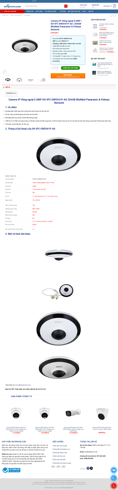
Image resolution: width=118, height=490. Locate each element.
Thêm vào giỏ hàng (70, 68)
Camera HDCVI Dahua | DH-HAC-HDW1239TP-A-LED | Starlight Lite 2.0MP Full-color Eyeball (16, 429)
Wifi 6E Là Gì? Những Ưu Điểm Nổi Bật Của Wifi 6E (104, 72)
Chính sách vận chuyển (60, 446)
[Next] (44, 46)
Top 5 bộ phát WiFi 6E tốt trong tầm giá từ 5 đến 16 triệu (104, 64)
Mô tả (8, 87)
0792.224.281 (83, 5)
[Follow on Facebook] (88, 468)
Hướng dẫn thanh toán (60, 453)
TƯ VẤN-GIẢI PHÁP (50, 11)
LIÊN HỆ (90, 11)
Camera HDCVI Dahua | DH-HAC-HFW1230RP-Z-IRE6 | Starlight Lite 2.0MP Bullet (73, 429)
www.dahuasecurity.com (23, 385)
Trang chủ (5, 15)
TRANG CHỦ (29, 11)
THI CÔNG (63, 11)
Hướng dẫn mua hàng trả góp (62, 463)
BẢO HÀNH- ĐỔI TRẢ (74, 11)
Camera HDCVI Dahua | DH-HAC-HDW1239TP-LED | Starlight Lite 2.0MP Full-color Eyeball (44, 429)
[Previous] (5, 46)
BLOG (84, 11)
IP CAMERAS (27, 15)
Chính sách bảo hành (59, 459)
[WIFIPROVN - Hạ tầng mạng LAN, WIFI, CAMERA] (12, 6)
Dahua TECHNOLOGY (16, 15)
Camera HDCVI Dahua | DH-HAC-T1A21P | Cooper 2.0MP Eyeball (102, 428)
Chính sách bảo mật (59, 456)
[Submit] (65, 6)
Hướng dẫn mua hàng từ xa (61, 449)
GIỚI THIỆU (39, 11)
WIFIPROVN (42, 389)
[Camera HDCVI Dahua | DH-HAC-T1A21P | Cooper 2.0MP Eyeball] (101, 413)
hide (14, 93)
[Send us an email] (91, 468)
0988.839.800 (95, 5)
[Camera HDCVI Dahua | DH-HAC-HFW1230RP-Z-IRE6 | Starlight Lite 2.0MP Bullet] (73, 413)
